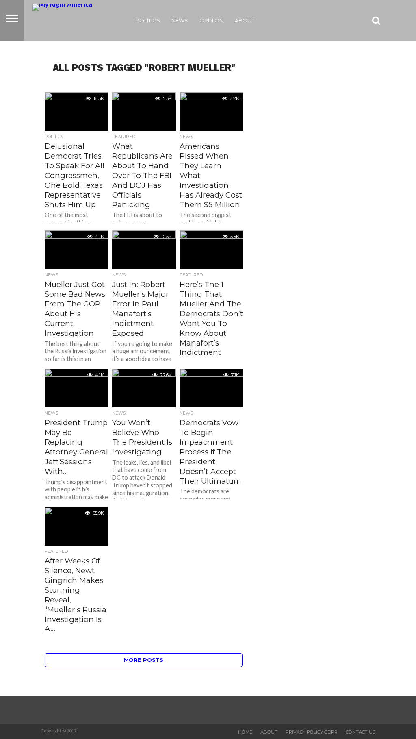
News (179, 20)
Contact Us (360, 732)
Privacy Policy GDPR (312, 732)
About (244, 20)
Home (245, 732)
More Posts (143, 660)
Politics (148, 20)
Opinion (211, 20)
